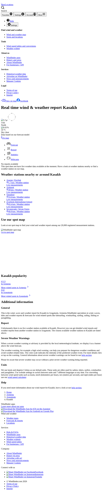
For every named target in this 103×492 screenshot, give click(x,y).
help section (87, 355)
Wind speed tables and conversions (21, 46)
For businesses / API (15, 65)
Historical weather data (16, 74)
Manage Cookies (13, 81)
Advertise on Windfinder (16, 76)
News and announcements (17, 79)
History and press (13, 60)
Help (12, 21)
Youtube (38, 477)
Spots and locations (14, 37)
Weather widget (13, 48)
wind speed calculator (17, 377)
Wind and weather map (16, 34)
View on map (11, 101)
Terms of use (11, 90)
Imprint (9, 95)
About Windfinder (14, 62)
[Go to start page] (1, 2)
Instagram (39, 474)
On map (5, 138)
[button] (51, 9)
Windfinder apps (13, 57)
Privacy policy (12, 93)
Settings (14, 25)
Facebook (24, 101)
